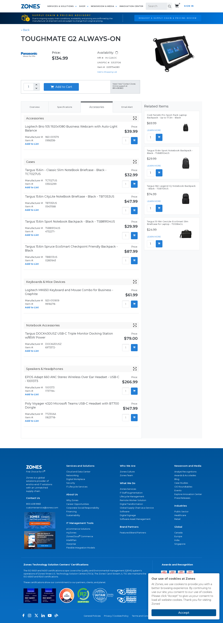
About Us (72, 494)
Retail (177, 519)
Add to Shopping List (107, 72)
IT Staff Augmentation (131, 493)
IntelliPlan (71, 540)
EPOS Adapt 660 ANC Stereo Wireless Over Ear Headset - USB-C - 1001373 (72, 379)
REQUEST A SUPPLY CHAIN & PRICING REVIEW (168, 18)
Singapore (179, 544)
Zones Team (126, 475)
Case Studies (181, 483)
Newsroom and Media (187, 465)
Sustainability (73, 515)
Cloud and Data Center (78, 471)
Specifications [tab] (64, 107)
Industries (180, 505)
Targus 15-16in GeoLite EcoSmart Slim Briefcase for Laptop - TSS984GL (167, 222)
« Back (25, 30)
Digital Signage (128, 515)
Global (178, 526)
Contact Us (33, 498)
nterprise (71, 544)
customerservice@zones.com (39, 507)
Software (124, 511)
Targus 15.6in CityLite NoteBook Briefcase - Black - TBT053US (69, 196)
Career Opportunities (77, 504)
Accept (183, 612)
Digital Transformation (131, 504)
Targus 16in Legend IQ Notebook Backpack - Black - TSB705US (171, 187)
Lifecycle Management (132, 496)
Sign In (189, 6)
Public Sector (181, 511)
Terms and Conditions (143, 616)
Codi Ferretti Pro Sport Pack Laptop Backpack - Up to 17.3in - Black (167, 116)
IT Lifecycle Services (76, 486)
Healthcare (180, 515)
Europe (178, 536)
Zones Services (128, 489)
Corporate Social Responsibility (82, 508)
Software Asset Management (135, 519)
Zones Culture (127, 471)
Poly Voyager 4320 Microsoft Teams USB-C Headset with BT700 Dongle (72, 405)
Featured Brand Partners (133, 532)
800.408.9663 (33, 504)
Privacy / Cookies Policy (116, 616)
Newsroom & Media (103, 6)
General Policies (92, 616)
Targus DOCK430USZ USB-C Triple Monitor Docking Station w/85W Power (69, 335)
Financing (71, 511)
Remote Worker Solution (133, 500)
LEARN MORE (154, 130)
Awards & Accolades (185, 475)
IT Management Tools (79, 523)
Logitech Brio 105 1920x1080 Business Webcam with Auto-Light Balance (71, 128)
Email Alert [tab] (127, 107)
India (176, 540)
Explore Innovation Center (188, 494)
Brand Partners (129, 526)
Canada (178, 532)
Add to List (32, 143)
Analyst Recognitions (185, 471)
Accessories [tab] (96, 107)
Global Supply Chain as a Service (137, 508)
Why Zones (72, 500)
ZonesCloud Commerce (79, 536)
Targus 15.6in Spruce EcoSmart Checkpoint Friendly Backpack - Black (71, 248)
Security (70, 483)
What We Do (127, 483)
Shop (82, 6)
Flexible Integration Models (80, 547)
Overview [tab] (35, 107)
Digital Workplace (75, 479)
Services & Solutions (60, 6)
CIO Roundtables (183, 486)
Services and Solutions (80, 465)
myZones (71, 532)
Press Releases (182, 498)
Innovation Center (131, 6)
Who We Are (127, 465)
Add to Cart (63, 87)
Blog (176, 479)
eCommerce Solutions (78, 529)
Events (177, 490)
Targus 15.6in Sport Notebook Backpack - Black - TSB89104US (70, 221)
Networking (72, 475)
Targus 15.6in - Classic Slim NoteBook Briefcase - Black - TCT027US (65, 172)
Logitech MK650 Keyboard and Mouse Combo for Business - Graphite (69, 292)
